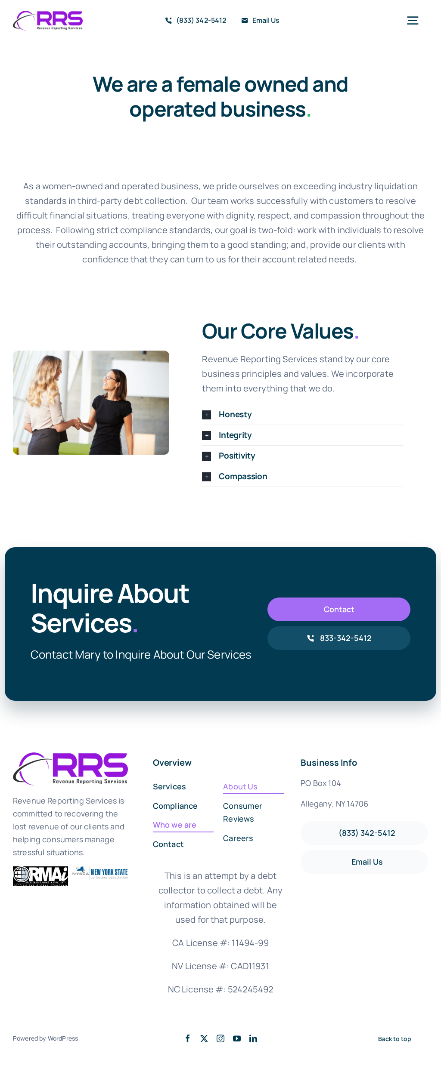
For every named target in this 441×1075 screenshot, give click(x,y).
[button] (302, 414)
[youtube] (237, 1038)
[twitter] (204, 1038)
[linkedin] (253, 1038)
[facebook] (188, 1038)
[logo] (48, 15)
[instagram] (220, 1038)
